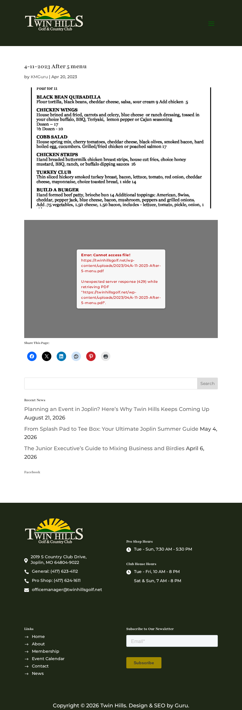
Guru (181, 705)
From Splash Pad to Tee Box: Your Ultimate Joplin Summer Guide (111, 429)
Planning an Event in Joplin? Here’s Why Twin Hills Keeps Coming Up (116, 409)
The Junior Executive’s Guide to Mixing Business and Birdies (104, 448)
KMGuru (39, 76)
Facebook (32, 472)
